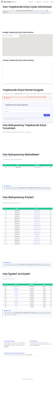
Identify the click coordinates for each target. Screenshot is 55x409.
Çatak (16, 293)
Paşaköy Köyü (37, 234)
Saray (16, 306)
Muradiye (16, 303)
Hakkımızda (46, 1)
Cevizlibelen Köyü (37, 218)
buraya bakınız (29, 354)
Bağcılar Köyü (37, 216)
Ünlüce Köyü (37, 240)
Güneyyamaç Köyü (37, 229)
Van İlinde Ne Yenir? (9, 341)
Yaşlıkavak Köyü (37, 242)
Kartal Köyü (37, 231)
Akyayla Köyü (37, 210)
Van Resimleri (33, 341)
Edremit (16, 295)
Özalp (16, 305)
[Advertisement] (27, 22)
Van (6, 167)
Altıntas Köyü (37, 214)
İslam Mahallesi (37, 167)
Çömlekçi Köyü (37, 223)
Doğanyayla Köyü (37, 225)
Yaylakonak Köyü (37, 243)
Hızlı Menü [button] (30, 1)
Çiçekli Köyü (37, 221)
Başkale (16, 290)
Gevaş (16, 299)
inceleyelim (6, 346)
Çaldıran (16, 292)
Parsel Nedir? (38, 1)
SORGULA (47, 115)
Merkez (16, 286)
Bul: (36, 162)
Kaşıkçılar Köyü (37, 232)
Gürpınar (16, 301)
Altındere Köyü (37, 212)
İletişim (52, 1)
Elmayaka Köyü (37, 227)
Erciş (16, 297)
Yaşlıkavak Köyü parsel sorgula (41, 12)
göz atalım (37, 345)
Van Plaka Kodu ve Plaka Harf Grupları (14, 353)
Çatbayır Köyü (37, 219)
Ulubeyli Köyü (37, 238)
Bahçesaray (16, 288)
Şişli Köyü (37, 236)
